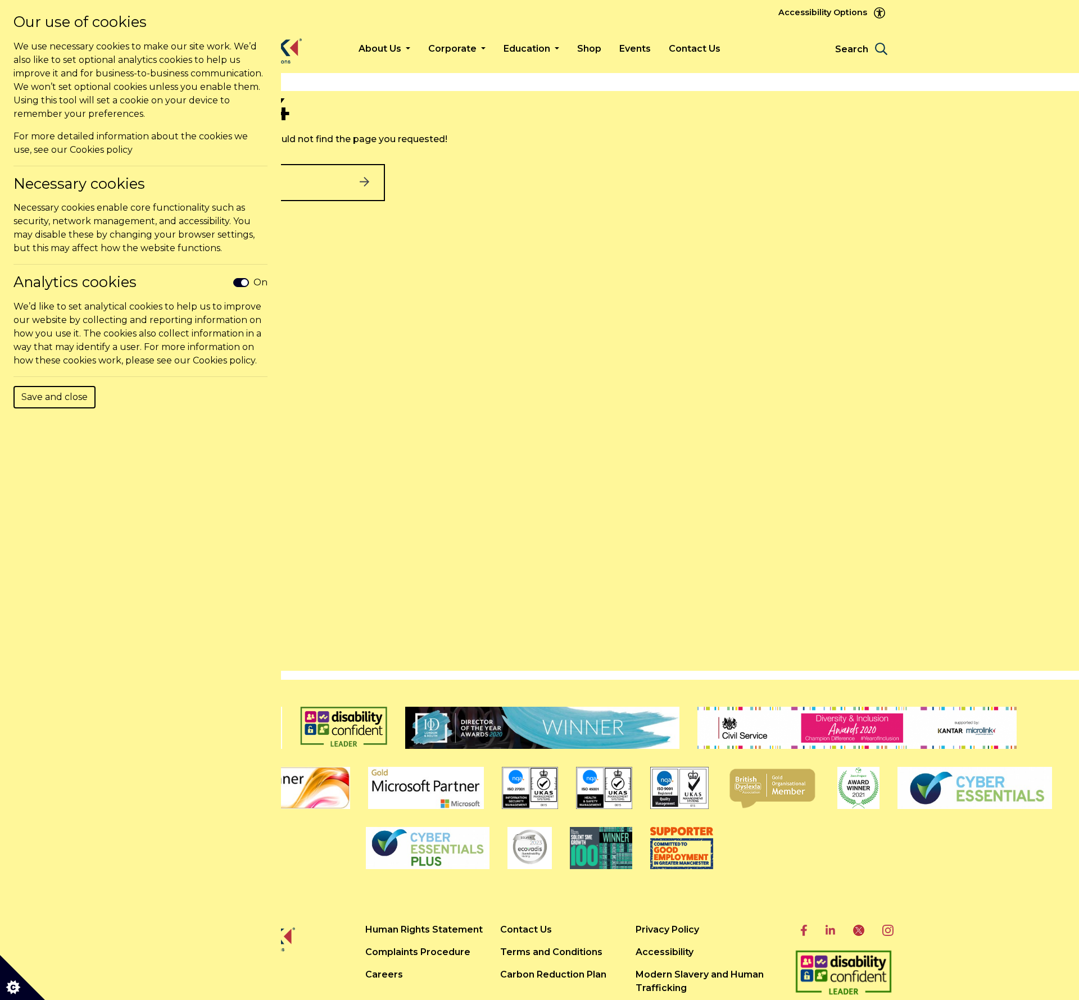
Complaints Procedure (417, 952)
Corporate (453, 48)
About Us (381, 48)
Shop (589, 48)
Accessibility (664, 952)
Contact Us (694, 48)
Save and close (54, 397)
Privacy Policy (667, 929)
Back (258, 182)
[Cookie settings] (22, 977)
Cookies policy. (225, 360)
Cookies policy (101, 149)
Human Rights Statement (424, 929)
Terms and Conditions (551, 952)
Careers (384, 974)
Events (635, 48)
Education (528, 48)
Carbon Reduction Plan (553, 974)
